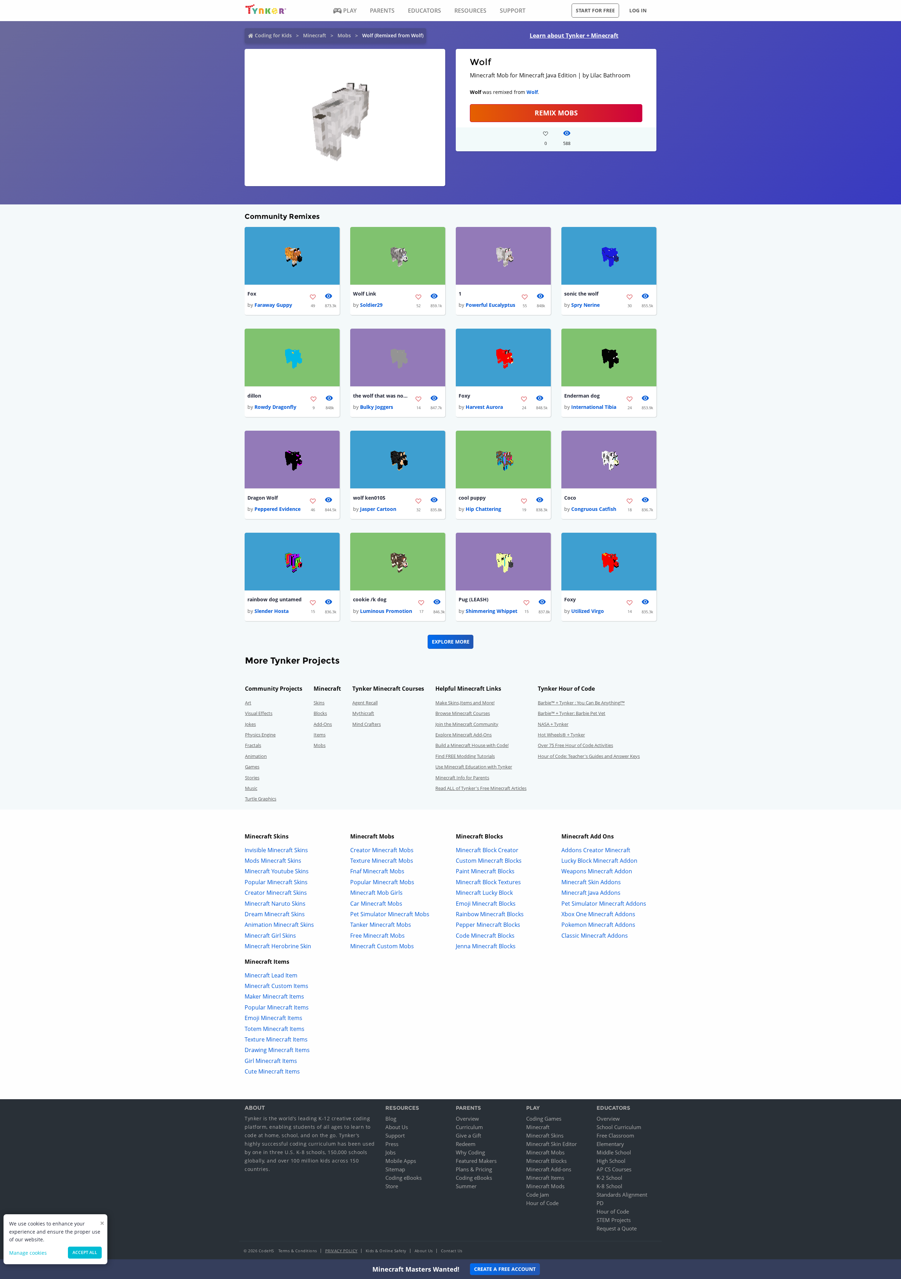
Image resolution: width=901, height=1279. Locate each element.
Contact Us (451, 1250)
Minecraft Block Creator (487, 850)
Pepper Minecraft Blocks (488, 925)
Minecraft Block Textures (488, 882)
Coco (570, 497)
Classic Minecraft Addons (594, 935)
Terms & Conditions (297, 1250)
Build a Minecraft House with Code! (472, 745)
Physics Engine (260, 735)
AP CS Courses (614, 1169)
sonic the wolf (581, 293)
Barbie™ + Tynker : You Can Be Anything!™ (581, 702)
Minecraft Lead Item (271, 975)
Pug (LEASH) (474, 599)
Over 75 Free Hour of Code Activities (575, 745)
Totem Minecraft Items (274, 1029)
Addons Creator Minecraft (595, 850)
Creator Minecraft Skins (276, 893)
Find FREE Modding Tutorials (465, 756)
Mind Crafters (366, 724)
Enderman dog (582, 395)
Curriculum (469, 1127)
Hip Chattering (483, 509)
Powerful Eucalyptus (490, 305)
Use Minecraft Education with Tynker (473, 767)
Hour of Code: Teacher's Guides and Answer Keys (589, 756)
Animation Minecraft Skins (279, 925)
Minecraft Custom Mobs (382, 946)
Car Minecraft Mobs (376, 903)
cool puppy (472, 497)
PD (600, 1203)
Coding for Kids (273, 35)
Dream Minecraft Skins (275, 914)
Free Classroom (615, 1135)
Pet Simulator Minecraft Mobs (389, 914)
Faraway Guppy (273, 305)
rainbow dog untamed (274, 599)
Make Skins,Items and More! (464, 702)
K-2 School (609, 1177)
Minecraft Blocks (546, 1160)
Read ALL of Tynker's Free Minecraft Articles (481, 788)
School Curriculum (619, 1127)
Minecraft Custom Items (276, 986)
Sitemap (395, 1169)
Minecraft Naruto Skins (275, 903)
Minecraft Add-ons (548, 1169)
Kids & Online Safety (386, 1250)
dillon (254, 395)
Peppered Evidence (277, 509)
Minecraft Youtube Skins (277, 871)
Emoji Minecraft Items (273, 1018)
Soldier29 (371, 305)
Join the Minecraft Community (466, 724)
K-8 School (609, 1186)
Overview (467, 1118)
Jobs (390, 1152)
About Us (396, 1127)
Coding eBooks (403, 1177)
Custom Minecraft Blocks (489, 861)
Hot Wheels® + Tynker (561, 735)
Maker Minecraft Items (274, 996)
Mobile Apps (400, 1160)
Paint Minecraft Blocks (485, 871)
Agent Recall (365, 702)
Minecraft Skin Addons (591, 882)
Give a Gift (468, 1135)
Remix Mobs (556, 112)
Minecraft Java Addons (590, 893)
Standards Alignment (622, 1194)
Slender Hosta (271, 611)
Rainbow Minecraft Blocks (490, 914)
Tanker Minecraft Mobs (380, 925)
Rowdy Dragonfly (275, 407)
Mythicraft (363, 713)
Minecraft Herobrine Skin (278, 946)
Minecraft (314, 35)
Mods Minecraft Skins (273, 861)
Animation (256, 756)
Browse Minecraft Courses (462, 713)
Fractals (253, 745)
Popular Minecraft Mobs (382, 882)
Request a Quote (617, 1228)
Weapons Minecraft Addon (596, 871)
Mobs (344, 35)
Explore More (451, 641)
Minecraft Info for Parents (462, 777)
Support (395, 1135)
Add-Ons (323, 724)
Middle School (614, 1152)
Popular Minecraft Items (277, 1007)
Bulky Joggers (376, 407)
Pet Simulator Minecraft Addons (603, 903)
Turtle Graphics (260, 799)
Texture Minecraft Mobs (381, 861)
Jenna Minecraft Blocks (486, 946)
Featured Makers (476, 1160)
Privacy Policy (341, 1250)
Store (391, 1186)
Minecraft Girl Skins (270, 935)
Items (320, 735)
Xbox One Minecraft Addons (598, 914)
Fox (251, 293)
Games (252, 767)
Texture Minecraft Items (276, 1039)
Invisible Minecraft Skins (276, 850)
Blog (390, 1118)
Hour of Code (542, 1203)
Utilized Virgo (587, 611)
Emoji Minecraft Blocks (486, 903)
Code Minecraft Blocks (485, 935)
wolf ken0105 (369, 497)
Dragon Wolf (262, 497)
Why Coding (470, 1152)
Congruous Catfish (593, 509)
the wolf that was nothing (381, 395)
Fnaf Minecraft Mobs (377, 871)
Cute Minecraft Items (272, 1071)
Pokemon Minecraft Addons (598, 925)
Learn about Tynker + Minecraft (574, 35)
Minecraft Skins (544, 1135)
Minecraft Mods (545, 1186)
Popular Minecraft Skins (276, 882)
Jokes (250, 724)
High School (611, 1160)
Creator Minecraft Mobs (382, 850)
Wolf (532, 92)
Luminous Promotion (386, 611)
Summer (466, 1186)
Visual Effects (258, 713)
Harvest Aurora (484, 407)
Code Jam (537, 1194)
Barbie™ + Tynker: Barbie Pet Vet (571, 713)
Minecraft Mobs (545, 1152)
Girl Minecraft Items (271, 1061)
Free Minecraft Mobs (377, 935)
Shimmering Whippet (491, 611)
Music (251, 788)
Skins (319, 702)
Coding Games (543, 1118)
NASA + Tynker (553, 724)
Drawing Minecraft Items (277, 1050)
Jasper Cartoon (378, 509)
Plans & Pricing (474, 1169)
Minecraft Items (545, 1177)
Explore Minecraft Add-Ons (463, 735)
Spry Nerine (585, 305)
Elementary (610, 1143)
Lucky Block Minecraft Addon (599, 861)
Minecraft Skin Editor (551, 1143)
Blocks (320, 713)
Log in (638, 10)
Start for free (595, 10)
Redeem (465, 1143)
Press (391, 1143)
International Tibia (593, 407)
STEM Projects (614, 1219)
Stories (252, 777)
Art (248, 702)
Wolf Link (364, 293)
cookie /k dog (369, 599)
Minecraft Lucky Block (484, 893)
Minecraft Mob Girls (376, 893)
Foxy (464, 395)
